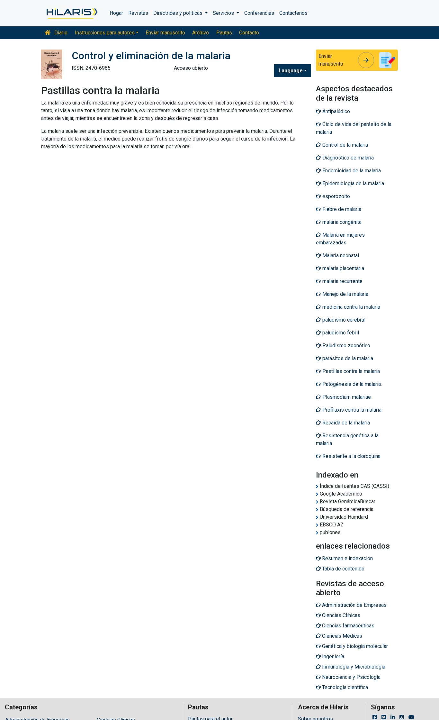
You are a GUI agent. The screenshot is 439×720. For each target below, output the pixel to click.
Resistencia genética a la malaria (347, 439)
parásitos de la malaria (347, 358)
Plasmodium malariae (346, 397)
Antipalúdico (335, 111)
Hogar (116, 13)
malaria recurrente (342, 281)
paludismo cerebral (343, 320)
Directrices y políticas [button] (178, 13)
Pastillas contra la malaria (350, 371)
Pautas (224, 33)
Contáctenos (293, 13)
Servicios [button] (224, 13)
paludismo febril (340, 333)
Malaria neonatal (340, 255)
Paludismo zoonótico (345, 345)
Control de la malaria (344, 145)
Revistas (138, 13)
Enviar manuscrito (165, 33)
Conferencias (259, 13)
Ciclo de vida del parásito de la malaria (353, 128)
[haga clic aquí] (71, 13)
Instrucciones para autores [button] (105, 33)
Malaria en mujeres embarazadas (340, 239)
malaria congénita (341, 222)
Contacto (249, 33)
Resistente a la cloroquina (351, 456)
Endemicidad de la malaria (351, 171)
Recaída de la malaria (345, 423)
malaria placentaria (342, 268)
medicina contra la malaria (350, 307)
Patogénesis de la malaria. (351, 384)
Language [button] (291, 71)
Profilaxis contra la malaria (351, 410)
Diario (60, 33)
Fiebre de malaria (341, 209)
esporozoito (335, 196)
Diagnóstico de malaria (347, 158)
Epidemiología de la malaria (352, 183)
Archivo (200, 33)
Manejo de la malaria (344, 294)
